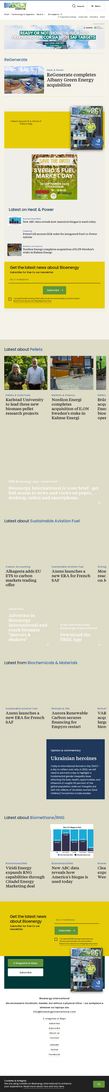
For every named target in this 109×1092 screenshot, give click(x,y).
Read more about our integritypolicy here (32, 300)
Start (6, 14)
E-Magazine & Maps (26, 963)
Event (102, 17)
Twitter (55, 1050)
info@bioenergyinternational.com (54, 1011)
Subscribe (82, 17)
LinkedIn (54, 1045)
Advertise (94, 17)
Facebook (54, 1054)
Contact (54, 1038)
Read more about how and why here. (43, 1086)
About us (54, 1033)
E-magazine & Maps (67, 17)
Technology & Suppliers (22, 14)
